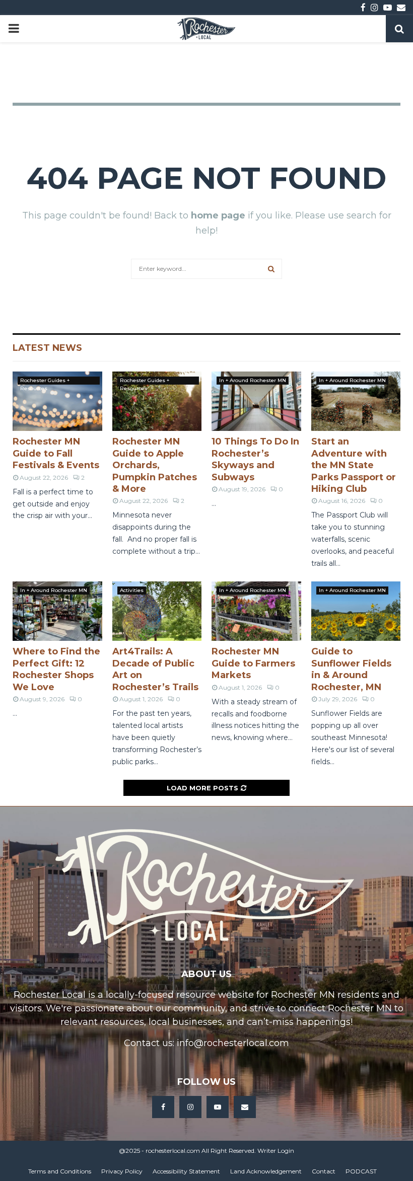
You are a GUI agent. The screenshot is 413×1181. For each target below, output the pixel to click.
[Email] (245, 1107)
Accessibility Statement (186, 1171)
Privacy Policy (122, 1171)
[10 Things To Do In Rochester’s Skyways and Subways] (256, 401)
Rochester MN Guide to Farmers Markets (253, 663)
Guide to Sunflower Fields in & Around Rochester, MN (351, 669)
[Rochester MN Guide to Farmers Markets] (256, 611)
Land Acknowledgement (266, 1171)
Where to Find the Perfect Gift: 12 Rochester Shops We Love (56, 669)
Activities (132, 590)
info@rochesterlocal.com (233, 1043)
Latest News (47, 347)
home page (218, 215)
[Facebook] (163, 1107)
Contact (323, 1171)
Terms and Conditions (59, 1171)
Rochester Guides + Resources (45, 381)
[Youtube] (217, 1107)
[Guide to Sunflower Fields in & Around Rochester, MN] (356, 611)
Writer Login (275, 1150)
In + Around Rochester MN (252, 380)
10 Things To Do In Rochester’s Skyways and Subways (255, 459)
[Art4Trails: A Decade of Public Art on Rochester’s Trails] (157, 611)
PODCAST (361, 1171)
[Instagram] (190, 1107)
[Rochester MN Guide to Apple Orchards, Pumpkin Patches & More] (157, 401)
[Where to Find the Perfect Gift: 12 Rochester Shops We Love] (57, 611)
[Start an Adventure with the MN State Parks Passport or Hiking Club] (356, 401)
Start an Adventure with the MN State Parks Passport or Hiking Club (353, 465)
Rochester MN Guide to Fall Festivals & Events (56, 453)
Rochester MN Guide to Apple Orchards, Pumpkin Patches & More (154, 465)
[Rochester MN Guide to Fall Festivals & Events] (57, 401)
